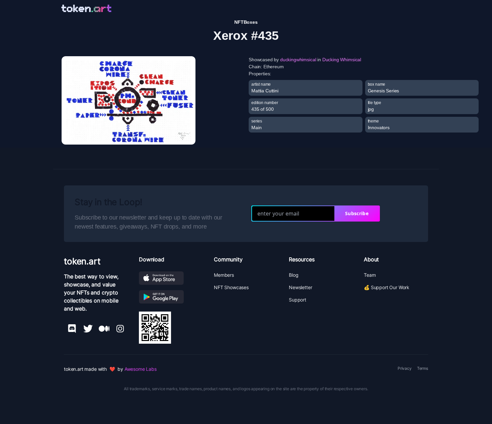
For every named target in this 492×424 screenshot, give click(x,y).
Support (297, 300)
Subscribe (356, 213)
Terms (422, 368)
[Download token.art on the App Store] (171, 278)
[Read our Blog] (104, 329)
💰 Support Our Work (386, 287)
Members (224, 275)
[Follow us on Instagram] (120, 329)
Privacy (405, 368)
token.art (82, 261)
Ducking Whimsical (341, 59)
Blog (293, 275)
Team (370, 275)
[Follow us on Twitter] (88, 329)
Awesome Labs (141, 369)
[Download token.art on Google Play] (171, 297)
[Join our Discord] (72, 329)
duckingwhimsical (298, 59)
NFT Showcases (231, 287)
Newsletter (300, 287)
